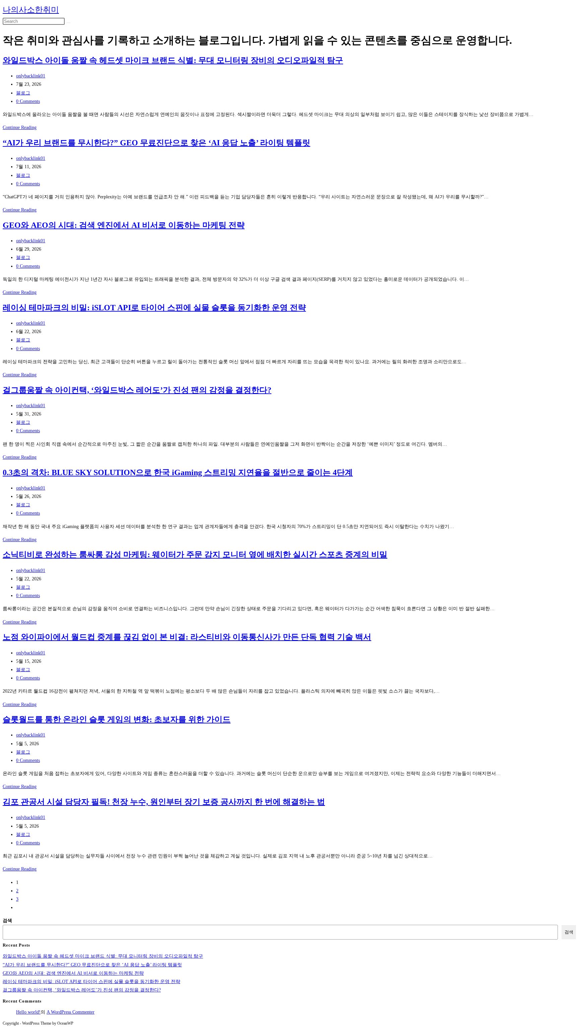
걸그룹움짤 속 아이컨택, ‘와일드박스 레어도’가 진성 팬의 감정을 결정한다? (137, 390)
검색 (7, 920)
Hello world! (28, 1012)
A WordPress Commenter (70, 1012)
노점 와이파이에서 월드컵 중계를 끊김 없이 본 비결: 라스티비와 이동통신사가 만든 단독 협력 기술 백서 (187, 637)
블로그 (23, 92)
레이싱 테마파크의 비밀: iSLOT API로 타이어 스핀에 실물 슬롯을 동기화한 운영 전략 (154, 307)
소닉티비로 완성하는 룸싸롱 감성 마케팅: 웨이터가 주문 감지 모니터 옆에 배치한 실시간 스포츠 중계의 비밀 (195, 554)
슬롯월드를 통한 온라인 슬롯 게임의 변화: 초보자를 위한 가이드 (117, 719)
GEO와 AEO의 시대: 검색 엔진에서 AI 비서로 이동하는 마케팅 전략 (124, 225)
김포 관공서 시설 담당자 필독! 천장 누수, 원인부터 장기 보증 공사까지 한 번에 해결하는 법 (164, 801)
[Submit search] (68, 22)
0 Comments (28, 101)
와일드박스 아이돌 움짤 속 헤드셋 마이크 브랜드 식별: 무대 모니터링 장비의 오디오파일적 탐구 (173, 60)
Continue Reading (20, 127)
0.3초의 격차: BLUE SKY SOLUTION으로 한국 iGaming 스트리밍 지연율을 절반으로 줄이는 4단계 (178, 472)
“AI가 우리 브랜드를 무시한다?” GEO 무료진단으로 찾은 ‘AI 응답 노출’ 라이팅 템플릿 (156, 142)
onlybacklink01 (30, 75)
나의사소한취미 (31, 9)
